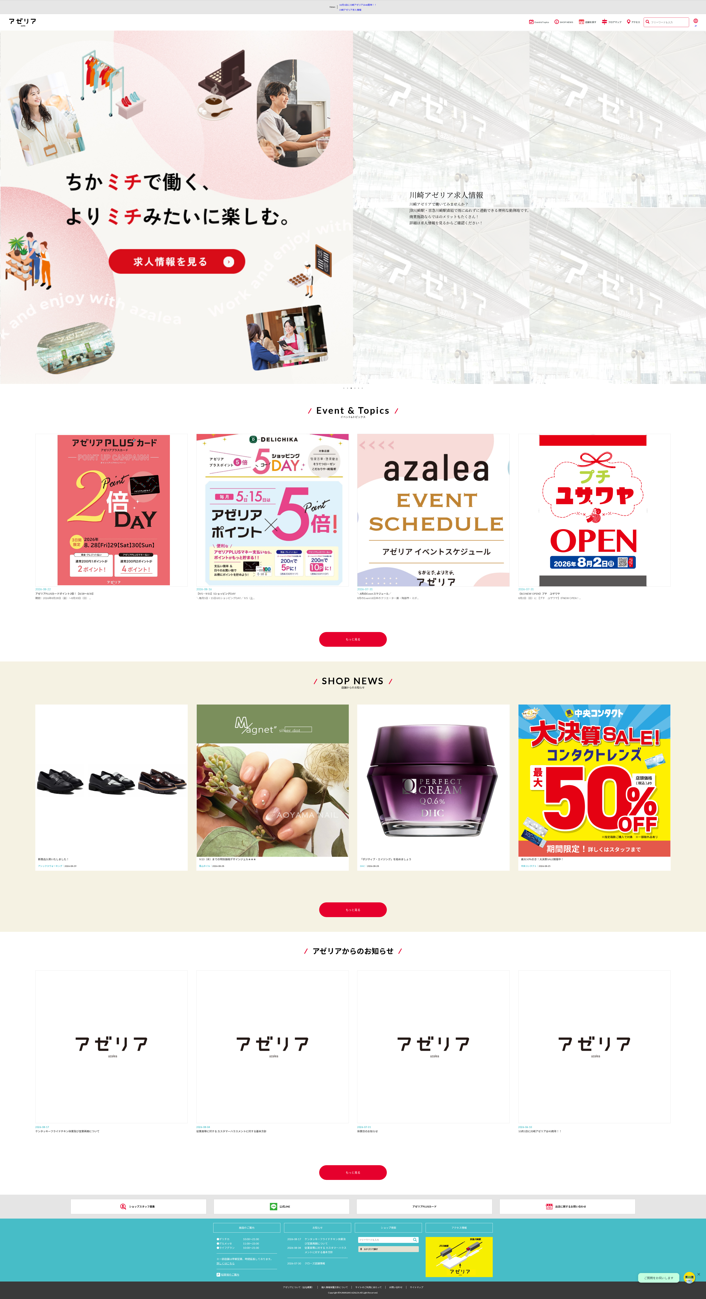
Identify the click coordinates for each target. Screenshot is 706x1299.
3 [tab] (351, 388)
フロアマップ (614, 22)
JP (696, 25)
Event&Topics (541, 22)
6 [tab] (362, 388)
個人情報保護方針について (334, 1287)
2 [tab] (347, 388)
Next (704, 208)
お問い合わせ (395, 1287)
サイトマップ (416, 1287)
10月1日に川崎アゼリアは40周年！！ (358, 4)
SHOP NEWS (566, 22)
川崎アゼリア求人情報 (350, 9)
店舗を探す (590, 22)
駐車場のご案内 (230, 1274)
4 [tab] (355, 388)
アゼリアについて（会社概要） (298, 1287)
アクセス (635, 22)
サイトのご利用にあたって (368, 1287)
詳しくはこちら (226, 1263)
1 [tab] (344, 388)
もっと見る (353, 639)
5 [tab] (358, 388)
